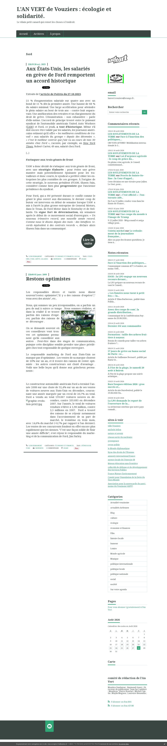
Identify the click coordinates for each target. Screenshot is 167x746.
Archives (39, 33)
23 (111, 648)
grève (37, 259)
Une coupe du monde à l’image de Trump (127, 215)
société (113, 584)
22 (144, 644)
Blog (112, 512)
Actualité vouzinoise (119, 502)
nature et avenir (115, 433)
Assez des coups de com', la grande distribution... (123, 311)
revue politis (114, 444)
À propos (55, 33)
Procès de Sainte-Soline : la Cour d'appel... (126, 177)
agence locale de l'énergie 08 (121, 459)
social (77, 256)
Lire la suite (88, 241)
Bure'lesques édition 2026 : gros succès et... (126, 385)
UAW (30, 126)
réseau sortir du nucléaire (120, 437)
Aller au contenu (9, 2)
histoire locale (117, 538)
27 (133, 648)
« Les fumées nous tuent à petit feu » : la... (126, 294)
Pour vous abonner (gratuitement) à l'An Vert (127, 608)
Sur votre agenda (118, 589)
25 (122, 648)
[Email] (49, 726)
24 (116, 648)
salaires (44, 259)
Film (112, 533)
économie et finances (64, 256)
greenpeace (113, 440)
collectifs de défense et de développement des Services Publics (127, 468)
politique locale (117, 569)
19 (127, 644)
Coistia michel (116, 230)
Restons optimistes (48, 278)
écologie (114, 523)
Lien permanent (35, 256)
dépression (86, 445)
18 (122, 644)
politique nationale (119, 574)
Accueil (23, 33)
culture (113, 518)
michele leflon (114, 429)
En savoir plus (124, 744)
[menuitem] (23, 33)
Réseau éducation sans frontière (123, 463)
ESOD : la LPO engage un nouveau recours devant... (127, 278)
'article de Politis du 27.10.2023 (60, 94)
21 (139, 644)
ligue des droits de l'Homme (121, 452)
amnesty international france (121, 456)
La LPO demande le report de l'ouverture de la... (125, 402)
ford (32, 259)
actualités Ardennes (119, 507)
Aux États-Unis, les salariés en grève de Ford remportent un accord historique (60, 74)
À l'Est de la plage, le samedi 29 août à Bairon (126, 369)
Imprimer (57, 259)
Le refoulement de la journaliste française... (125, 233)
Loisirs (113, 548)
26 (127, 648)
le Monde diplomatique (119, 448)
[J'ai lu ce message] (165, 744)
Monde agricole (117, 553)
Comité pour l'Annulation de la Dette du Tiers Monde (126, 478)
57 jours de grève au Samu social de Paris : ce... (127, 352)
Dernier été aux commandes (124, 325)
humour (114, 543)
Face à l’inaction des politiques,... (126, 138)
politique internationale (121, 564)
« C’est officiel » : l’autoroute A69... (126, 196)
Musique (114, 558)
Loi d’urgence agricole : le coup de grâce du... (127, 157)
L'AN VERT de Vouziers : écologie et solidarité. (64, 12)
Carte (111, 661)
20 (133, 644)
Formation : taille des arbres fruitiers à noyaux (127, 336)
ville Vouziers (114, 425)
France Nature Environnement (122, 473)
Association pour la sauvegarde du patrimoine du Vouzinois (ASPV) (127, 485)
